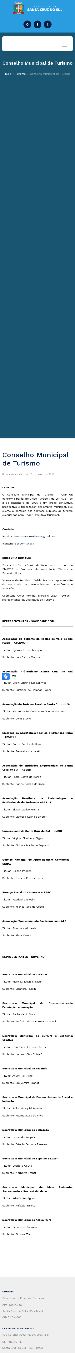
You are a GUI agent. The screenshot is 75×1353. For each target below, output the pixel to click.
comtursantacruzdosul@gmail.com (34, 536)
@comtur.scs (25, 543)
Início (7, 73)
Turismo (20, 73)
